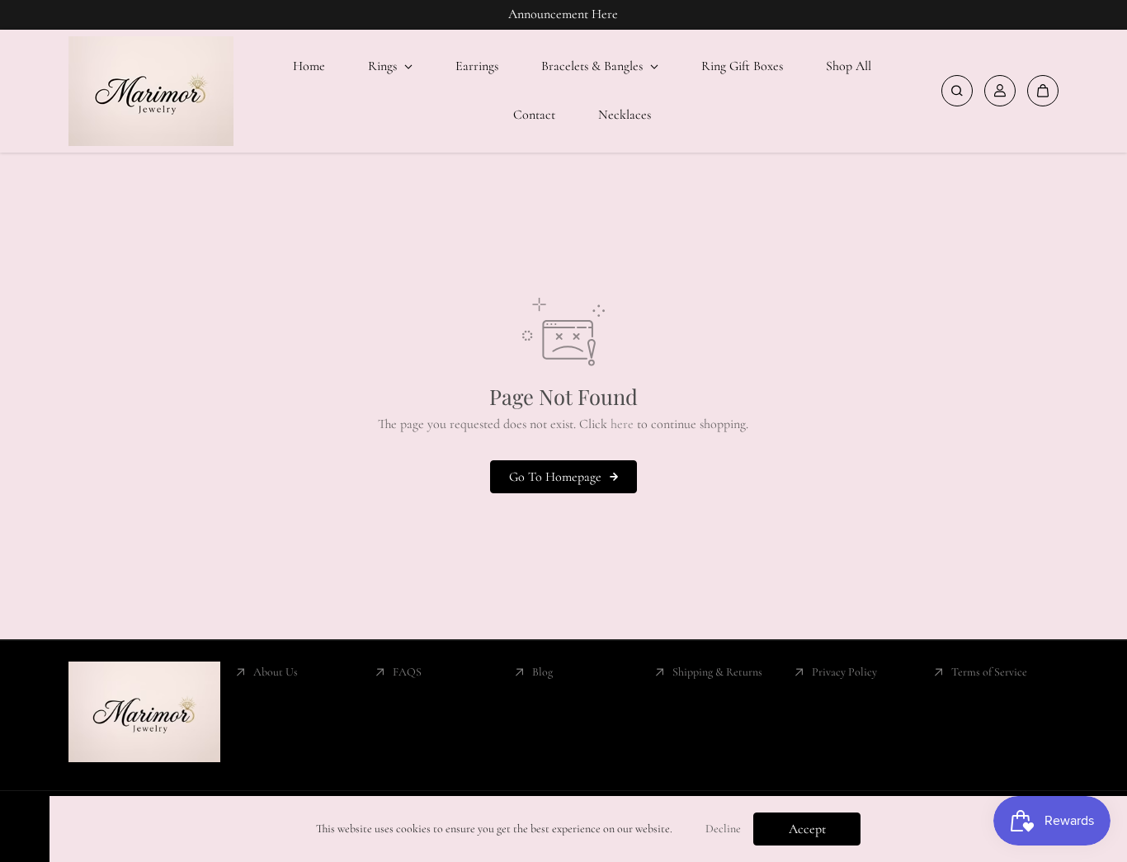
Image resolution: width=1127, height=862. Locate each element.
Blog (542, 672)
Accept (807, 829)
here (622, 424)
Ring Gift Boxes (742, 66)
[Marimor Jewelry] (150, 91)
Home (309, 66)
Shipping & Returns (717, 672)
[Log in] (1000, 90)
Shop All (848, 66)
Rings (384, 66)
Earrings (476, 66)
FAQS (407, 672)
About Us (275, 672)
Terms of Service (989, 672)
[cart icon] (1043, 90)
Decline (723, 829)
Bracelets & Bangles (593, 66)
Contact (534, 114)
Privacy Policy (844, 672)
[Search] (957, 90)
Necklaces (624, 114)
